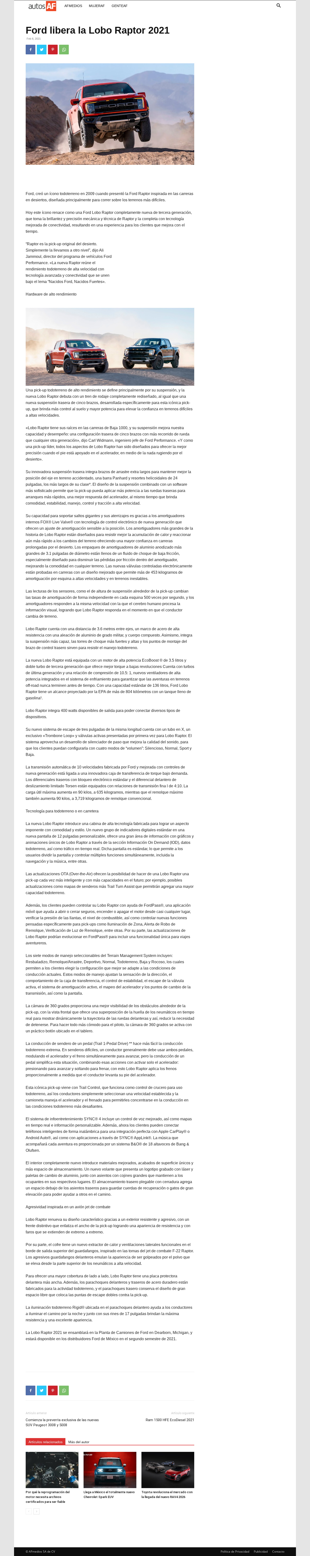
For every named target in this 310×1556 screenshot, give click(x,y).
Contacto (278, 1551)
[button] (278, 6)
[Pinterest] (53, 49)
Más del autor (78, 1442)
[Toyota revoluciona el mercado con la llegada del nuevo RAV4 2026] (167, 1470)
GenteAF (120, 6)
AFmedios (73, 6)
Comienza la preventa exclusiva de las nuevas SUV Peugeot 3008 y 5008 (62, 1422)
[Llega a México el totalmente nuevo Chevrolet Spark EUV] (110, 1470)
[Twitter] (41, 49)
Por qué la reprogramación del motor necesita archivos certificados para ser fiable (48, 1497)
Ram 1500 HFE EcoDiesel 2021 (170, 1420)
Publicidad (261, 1551)
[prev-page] (29, 1511)
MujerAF (97, 6)
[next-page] (36, 1511)
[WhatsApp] (64, 49)
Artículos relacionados (45, 1442)
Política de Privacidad (235, 1551)
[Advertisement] (110, 178)
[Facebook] (30, 49)
